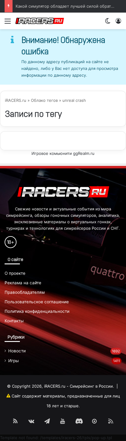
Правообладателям (25, 292)
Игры (13, 360)
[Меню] (8, 23)
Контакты (14, 320)
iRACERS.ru (15, 100)
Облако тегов (44, 100)
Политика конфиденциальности (37, 311)
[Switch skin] (108, 23)
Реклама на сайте (23, 282)
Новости (17, 350)
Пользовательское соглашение (37, 301)
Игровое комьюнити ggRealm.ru (62, 153)
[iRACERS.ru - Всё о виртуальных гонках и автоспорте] (39, 21)
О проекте (15, 273)
